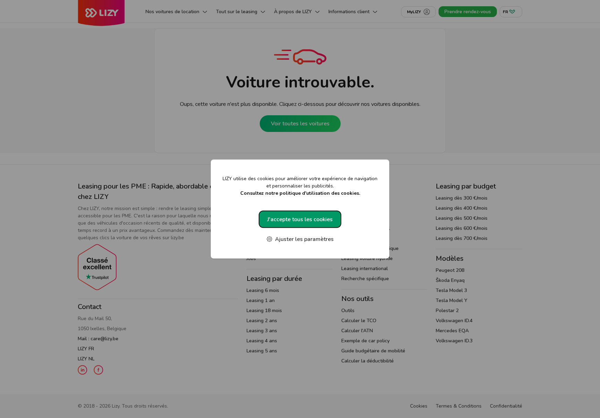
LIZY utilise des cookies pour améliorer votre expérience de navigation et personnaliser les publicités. (300, 186)
